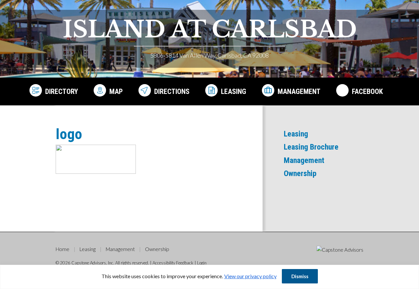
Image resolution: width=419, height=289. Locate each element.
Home (62, 249)
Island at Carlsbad (210, 29)
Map (116, 91)
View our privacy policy (250, 276)
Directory (61, 91)
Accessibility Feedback (173, 262)
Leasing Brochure (311, 147)
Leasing (233, 91)
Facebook (367, 91)
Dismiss (299, 276)
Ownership (300, 173)
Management (299, 91)
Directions (172, 91)
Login (202, 262)
